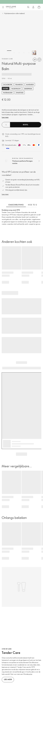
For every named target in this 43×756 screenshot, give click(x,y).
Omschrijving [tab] (16, 205)
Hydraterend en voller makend (14, 13)
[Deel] (35, 60)
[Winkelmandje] (39, 7)
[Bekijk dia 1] (9, 53)
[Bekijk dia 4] (24, 53)
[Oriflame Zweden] (10, 7)
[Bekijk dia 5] (29, 53)
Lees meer (5, 117)
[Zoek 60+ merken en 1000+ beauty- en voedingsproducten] (28, 7)
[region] (21, 36)
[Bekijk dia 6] (34, 53)
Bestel (25, 125)
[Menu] (3, 7)
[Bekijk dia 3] (19, 53)
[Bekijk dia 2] (14, 53)
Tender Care (7, 59)
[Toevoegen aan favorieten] (39, 60)
